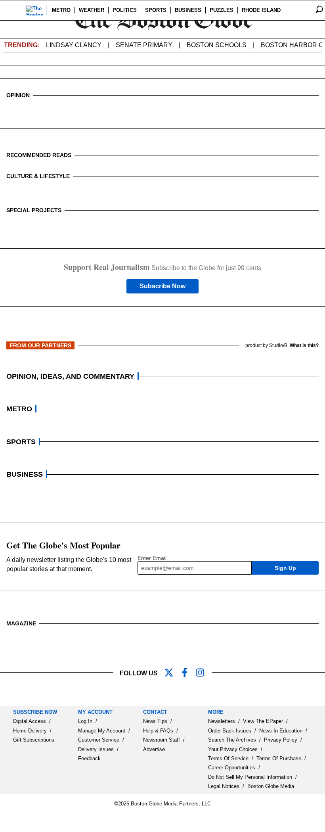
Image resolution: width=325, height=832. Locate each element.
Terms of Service (228, 758)
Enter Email (152, 558)
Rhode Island (261, 10)
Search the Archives (232, 740)
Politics (125, 10)
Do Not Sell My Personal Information (250, 777)
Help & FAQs (158, 731)
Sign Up (285, 568)
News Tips (155, 721)
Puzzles (221, 10)
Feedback (89, 758)
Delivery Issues (96, 749)
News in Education (280, 731)
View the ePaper (263, 721)
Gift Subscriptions (33, 740)
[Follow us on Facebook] (188, 673)
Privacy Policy (280, 740)
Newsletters (221, 721)
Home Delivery (30, 731)
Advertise (154, 749)
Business (188, 10)
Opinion (18, 95)
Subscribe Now (162, 286)
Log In (85, 721)
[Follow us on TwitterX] (172, 673)
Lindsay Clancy (73, 45)
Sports (155, 10)
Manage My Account (101, 731)
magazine (21, 623)
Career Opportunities (231, 768)
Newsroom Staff (161, 740)
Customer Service (98, 740)
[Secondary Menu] (14, 10)
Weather (91, 10)
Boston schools (217, 45)
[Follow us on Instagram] (204, 673)
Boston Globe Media (270, 786)
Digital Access (29, 721)
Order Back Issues (229, 731)
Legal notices (223, 786)
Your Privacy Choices (233, 749)
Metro (61, 10)
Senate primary (144, 45)
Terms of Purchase (278, 758)
